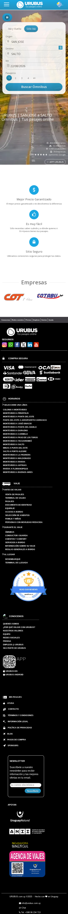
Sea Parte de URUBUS (14, 648)
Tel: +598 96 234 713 (30, 912)
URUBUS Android (14, 675)
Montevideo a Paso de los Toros (20, 437)
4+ (34, 78)
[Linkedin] (29, 346)
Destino (10, 48)
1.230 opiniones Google (47, 154)
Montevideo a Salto (13, 444)
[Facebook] (17, 346)
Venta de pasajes (14, 494)
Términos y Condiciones (20, 715)
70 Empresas (59, 151)
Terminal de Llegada (16, 563)
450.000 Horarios (57, 142)
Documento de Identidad (18, 505)
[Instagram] (4, 346)
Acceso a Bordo (14, 512)
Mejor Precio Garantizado (34, 199)
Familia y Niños (13, 519)
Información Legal (18, 721)
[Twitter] (23, 344)
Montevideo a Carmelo (15, 434)
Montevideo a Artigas (15, 465)
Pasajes (9, 501)
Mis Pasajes (15, 697)
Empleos (36, 320)
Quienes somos (11, 624)
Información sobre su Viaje (20, 546)
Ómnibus (9, 532)
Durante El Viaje (13, 527)
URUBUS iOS (11, 671)
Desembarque (12, 559)
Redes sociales (18, 320)
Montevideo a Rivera (14, 462)
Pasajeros (11, 73)
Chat (23, 908)
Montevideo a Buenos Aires (18, 472)
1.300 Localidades (57, 148)
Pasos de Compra (15, 740)
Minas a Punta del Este (15, 448)
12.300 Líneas (59, 145)
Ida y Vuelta (14, 28)
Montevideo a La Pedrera (17, 455)
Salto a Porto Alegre (15, 451)
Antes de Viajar (12, 490)
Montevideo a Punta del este (18, 417)
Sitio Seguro (34, 251)
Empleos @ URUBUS (13, 645)
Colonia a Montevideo (15, 410)
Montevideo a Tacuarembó (17, 441)
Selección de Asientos (17, 515)
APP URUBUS (56, 161)
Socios (44, 320)
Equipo (6, 634)
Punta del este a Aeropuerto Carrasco (25, 420)
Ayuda (51, 320)
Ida (7, 60)
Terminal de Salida (15, 498)
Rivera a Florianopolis (15, 469)
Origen (9, 36)
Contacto (13, 709)
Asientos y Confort (15, 539)
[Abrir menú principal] (7, 4)
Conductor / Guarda (16, 535)
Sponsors (12, 745)
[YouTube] (36, 346)
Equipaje (10, 508)
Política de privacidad (20, 728)
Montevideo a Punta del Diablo (20, 427)
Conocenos (5, 320)
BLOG (9, 734)
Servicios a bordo (15, 542)
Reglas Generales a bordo (20, 549)
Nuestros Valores (13, 631)
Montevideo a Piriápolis (16, 413)
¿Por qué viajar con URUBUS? (19, 627)
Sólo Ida (31, 28)
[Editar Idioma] (59, 6)
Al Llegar (9, 554)
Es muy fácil (34, 224)
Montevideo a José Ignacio (17, 424)
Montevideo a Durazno (15, 430)
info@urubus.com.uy (31, 903)
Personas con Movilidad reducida (24, 522)
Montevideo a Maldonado (17, 458)
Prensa (28, 320)
